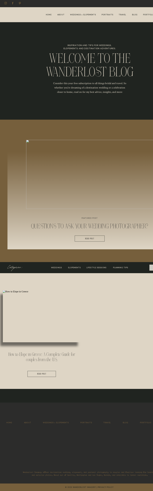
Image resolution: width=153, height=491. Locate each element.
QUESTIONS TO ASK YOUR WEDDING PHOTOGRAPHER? (89, 226)
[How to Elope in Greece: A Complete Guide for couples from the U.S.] (41, 316)
